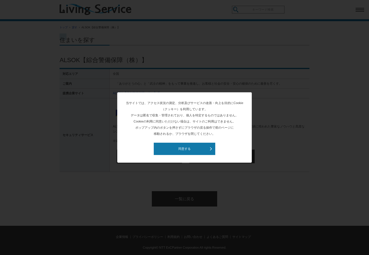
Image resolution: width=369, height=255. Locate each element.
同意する (184, 148)
